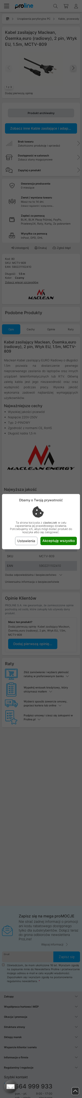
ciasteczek (50, 522)
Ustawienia (26, 541)
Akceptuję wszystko (58, 541)
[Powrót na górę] (75, 1091)
